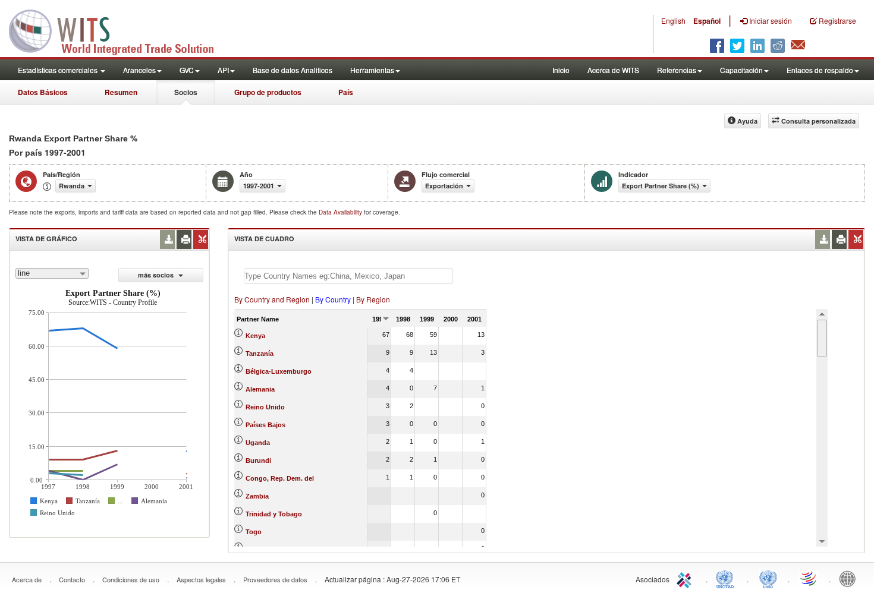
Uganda (258, 442)
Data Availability (341, 212)
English (673, 20)
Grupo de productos (267, 92)
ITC (686, 578)
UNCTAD (727, 578)
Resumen (121, 92)
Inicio (561, 70)
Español (707, 20)
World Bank (850, 578)
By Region (373, 299)
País (345, 92)
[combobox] (52, 273)
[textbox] (348, 276)
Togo (254, 531)
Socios (185, 92)
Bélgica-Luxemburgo (279, 371)
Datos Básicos (43, 92)
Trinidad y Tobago (274, 514)
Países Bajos (265, 424)
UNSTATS (768, 578)
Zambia (257, 496)
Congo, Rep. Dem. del (280, 478)
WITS (119, 29)
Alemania (260, 389)
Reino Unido (265, 407)
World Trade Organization (809, 578)
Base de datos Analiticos (292, 70)
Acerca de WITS (613, 70)
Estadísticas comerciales (58, 70)
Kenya (255, 335)
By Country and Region (272, 299)
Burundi (258, 460)
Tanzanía (259, 353)
